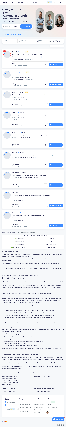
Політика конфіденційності (43, 423)
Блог (13, 2)
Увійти (61, 2)
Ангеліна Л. (15, 213)
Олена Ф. (15, 192)
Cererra (3, 232)
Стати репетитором (22, 2)
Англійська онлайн (38, 402)
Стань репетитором (53, 407)
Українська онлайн (38, 407)
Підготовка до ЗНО (24, 411)
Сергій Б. (15, 112)
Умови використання (19, 423)
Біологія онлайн (37, 409)
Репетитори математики (25, 404)
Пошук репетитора (36, 2)
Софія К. (14, 92)
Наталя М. (15, 72)
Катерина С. (16, 172)
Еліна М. (14, 152)
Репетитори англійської (25, 402)
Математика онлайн (39, 404)
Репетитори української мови (25, 408)
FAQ (49, 402)
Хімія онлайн (37, 412)
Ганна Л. (14, 52)
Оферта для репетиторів (30, 423)
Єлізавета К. (16, 132)
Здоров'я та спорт (11, 232)
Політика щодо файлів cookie (57, 423)
